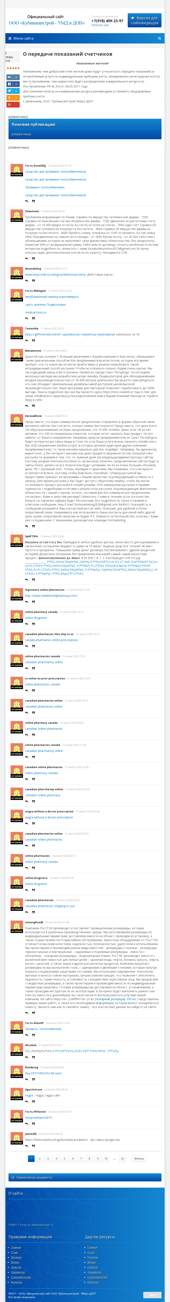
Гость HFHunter (35, 1111)
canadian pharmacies (39, 900)
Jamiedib (31, 1134)
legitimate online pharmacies (44, 590)
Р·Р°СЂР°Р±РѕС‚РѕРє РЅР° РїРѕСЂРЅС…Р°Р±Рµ (85, 1051)
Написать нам (100, 25)
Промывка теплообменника (44, 187)
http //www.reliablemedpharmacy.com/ (51, 596)
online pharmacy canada (41, 612)
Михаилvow (33, 350)
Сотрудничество (21, 1277)
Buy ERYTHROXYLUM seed (43, 1073)
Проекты (16, 1257)
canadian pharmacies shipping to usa (50, 906)
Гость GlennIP (34, 1023)
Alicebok (30, 1045)
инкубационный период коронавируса (52, 297)
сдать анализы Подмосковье (45, 304)
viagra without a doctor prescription (49, 811)
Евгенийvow (33, 416)
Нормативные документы (34, 1177)
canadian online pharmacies (43, 729)
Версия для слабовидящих (144, 20)
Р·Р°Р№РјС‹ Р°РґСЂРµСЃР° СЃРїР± (60, 574)
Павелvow (32, 211)
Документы (18, 1272)
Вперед (138, 1158)
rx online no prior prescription (45, 678)
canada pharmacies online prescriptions (51, 640)
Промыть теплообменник (43, 1029)
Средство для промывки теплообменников (55, 171)
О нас (14, 1252)
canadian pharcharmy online (44, 662)
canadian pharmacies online (44, 700)
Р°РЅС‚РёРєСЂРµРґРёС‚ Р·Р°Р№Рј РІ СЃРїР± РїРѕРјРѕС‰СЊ (85, 566)
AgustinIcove (33, 1089)
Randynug (31, 1067)
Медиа (15, 1262)
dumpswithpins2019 (38, 1117)
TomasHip (31, 328)
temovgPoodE (34, 922)
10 (105, 1158)
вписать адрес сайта (46, 20)
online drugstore (36, 618)
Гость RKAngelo (35, 291)
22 (122, 1158)
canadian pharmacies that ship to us (49, 634)
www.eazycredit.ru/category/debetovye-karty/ (55, 274)
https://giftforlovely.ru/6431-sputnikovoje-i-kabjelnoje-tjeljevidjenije (70, 334)
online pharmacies (37, 856)
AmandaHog (33, 268)
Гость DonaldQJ (35, 165)
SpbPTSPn (31, 536)
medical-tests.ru (35, 312)
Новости (16, 1267)
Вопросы (16, 1282)
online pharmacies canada (42, 656)
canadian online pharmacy (42, 795)
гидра (29, 1095)
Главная (16, 1247)
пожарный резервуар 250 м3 (116, 999)
